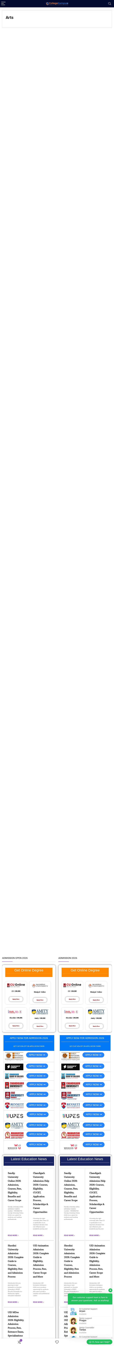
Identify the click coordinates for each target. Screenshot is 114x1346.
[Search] (109, 3)
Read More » (13, 1235)
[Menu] (3, 3)
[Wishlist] (57, 1342)
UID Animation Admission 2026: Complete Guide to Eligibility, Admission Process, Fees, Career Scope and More (41, 1261)
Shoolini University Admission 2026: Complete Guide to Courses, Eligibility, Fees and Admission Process (15, 1261)
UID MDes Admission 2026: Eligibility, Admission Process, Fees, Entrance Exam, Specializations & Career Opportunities (16, 1328)
